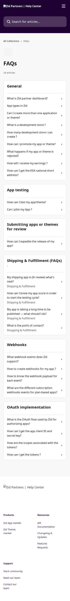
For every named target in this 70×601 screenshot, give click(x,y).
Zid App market (12, 523)
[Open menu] (63, 6)
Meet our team (11, 577)
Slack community (13, 571)
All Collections (11, 41)
